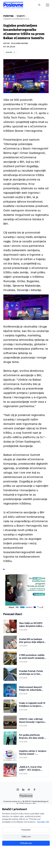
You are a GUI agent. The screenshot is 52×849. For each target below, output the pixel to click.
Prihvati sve (26, 843)
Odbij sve (26, 836)
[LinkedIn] (23, 789)
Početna (8, 16)
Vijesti (21, 16)
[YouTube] (29, 789)
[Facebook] (34, 789)
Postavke (26, 830)
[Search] (39, 5)
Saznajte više (43, 822)
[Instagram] (18, 789)
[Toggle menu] (46, 5)
